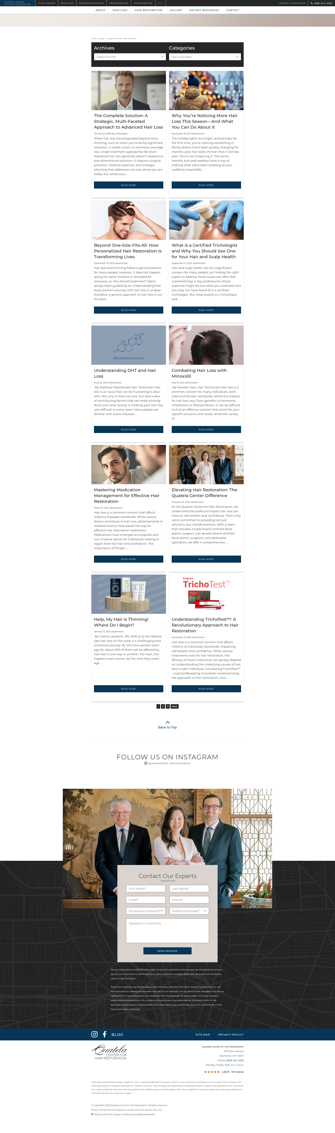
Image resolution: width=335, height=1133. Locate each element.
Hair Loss (120, 10)
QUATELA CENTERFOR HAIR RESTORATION (17, 3)
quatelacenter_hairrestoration (170, 763)
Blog (160, 3)
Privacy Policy (163, 969)
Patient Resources (204, 10)
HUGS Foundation (143, 3)
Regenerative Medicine (91, 3)
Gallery (176, 10)
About (100, 10)
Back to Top (167, 727)
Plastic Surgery (46, 3)
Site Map (203, 1034)
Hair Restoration (148, 10)
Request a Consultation (292, 3)
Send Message (167, 951)
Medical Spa (67, 3)
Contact (232, 10)
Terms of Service (181, 969)
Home (94, 38)
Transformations (118, 3)
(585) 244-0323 (235, 1060)
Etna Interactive (146, 1114)
